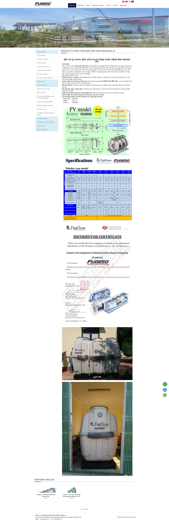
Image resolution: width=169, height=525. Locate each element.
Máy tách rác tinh (41, 109)
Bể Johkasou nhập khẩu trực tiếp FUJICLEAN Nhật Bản (45, 97)
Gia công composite (42, 118)
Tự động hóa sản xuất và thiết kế (45, 122)
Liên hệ (115, 5)
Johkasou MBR (41, 55)
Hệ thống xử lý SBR (42, 59)
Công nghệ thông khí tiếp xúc (44, 70)
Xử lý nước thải (41, 52)
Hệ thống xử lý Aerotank (43, 66)
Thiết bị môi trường (42, 85)
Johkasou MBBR (41, 63)
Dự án (88, 5)
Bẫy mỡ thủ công (41, 92)
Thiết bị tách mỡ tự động (43, 89)
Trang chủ (72, 5)
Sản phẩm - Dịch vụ (98, 5)
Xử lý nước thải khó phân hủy (44, 77)
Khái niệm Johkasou (42, 74)
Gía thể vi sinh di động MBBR (44, 101)
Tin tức (108, 5)
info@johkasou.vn (45, 519)
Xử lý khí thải (40, 81)
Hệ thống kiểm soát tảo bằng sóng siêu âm (46, 113)
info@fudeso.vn (58, 519)
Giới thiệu (81, 5)
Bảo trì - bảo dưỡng (42, 129)
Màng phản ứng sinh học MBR (45, 105)
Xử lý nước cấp (41, 126)
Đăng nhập (123, 5)
